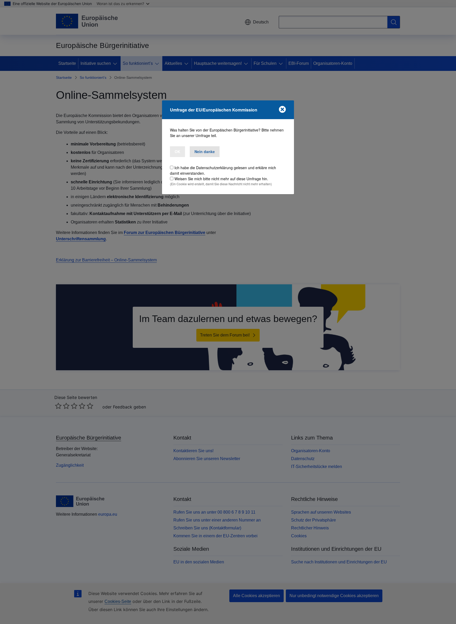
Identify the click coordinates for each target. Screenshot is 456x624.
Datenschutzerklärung (214, 167)
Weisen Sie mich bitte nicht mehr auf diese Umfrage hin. (221, 178)
